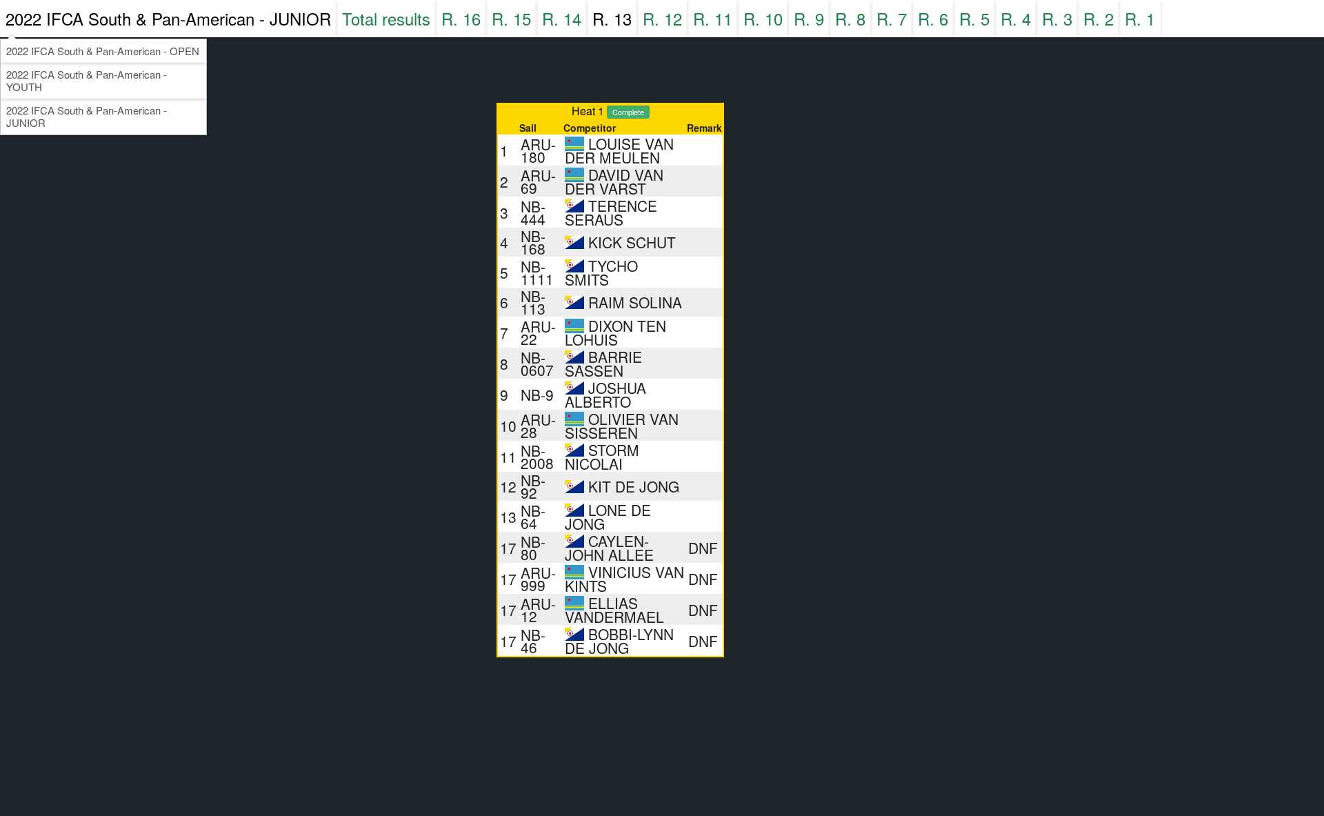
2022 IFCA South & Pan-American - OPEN (102, 50)
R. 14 (561, 18)
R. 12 (662, 18)
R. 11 (712, 18)
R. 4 (1016, 18)
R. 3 (1057, 18)
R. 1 (1140, 18)
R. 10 (763, 18)
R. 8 (850, 18)
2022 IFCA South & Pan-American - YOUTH (86, 80)
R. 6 (933, 18)
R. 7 (891, 18)
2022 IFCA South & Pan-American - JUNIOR (168, 18)
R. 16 (461, 18)
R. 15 (511, 18)
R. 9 (809, 18)
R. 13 (612, 18)
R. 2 (1098, 18)
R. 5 (974, 18)
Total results (386, 18)
